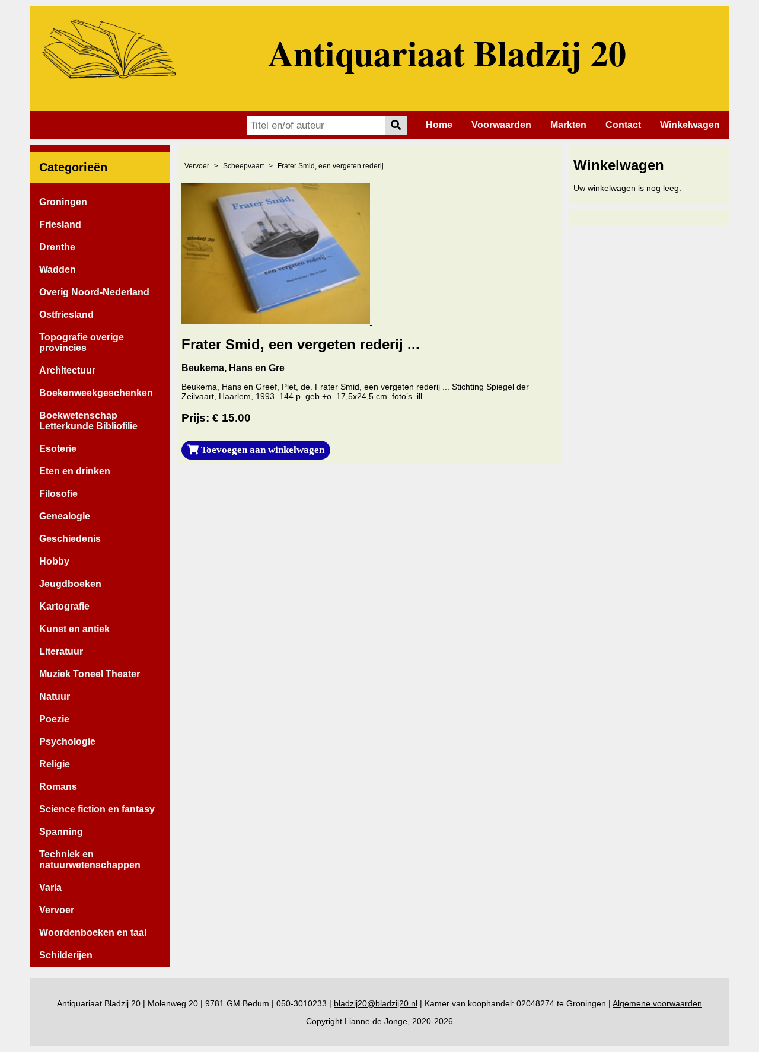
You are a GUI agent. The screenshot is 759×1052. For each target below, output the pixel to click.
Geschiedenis (70, 539)
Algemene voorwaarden (657, 1003)
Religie (54, 764)
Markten (568, 125)
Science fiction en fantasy (97, 809)
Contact (623, 125)
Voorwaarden (501, 125)
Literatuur (61, 651)
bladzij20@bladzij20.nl (375, 1003)
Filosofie (58, 494)
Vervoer (56, 910)
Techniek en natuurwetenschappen (90, 859)
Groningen (63, 202)
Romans (58, 787)
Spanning (61, 832)
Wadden (57, 269)
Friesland (60, 224)
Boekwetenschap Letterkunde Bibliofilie (88, 420)
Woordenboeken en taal (92, 932)
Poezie (54, 719)
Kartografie (64, 606)
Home (439, 125)
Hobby (54, 561)
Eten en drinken (74, 471)
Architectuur (67, 370)
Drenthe (57, 247)
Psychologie (67, 742)
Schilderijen (66, 955)
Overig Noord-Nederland (94, 292)
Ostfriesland (66, 315)
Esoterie (57, 449)
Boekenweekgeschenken (96, 393)
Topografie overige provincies (81, 342)
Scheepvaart (243, 166)
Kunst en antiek (74, 629)
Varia (50, 887)
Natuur (54, 696)
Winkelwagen (690, 125)
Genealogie (64, 516)
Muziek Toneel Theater (89, 674)
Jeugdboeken (70, 584)
